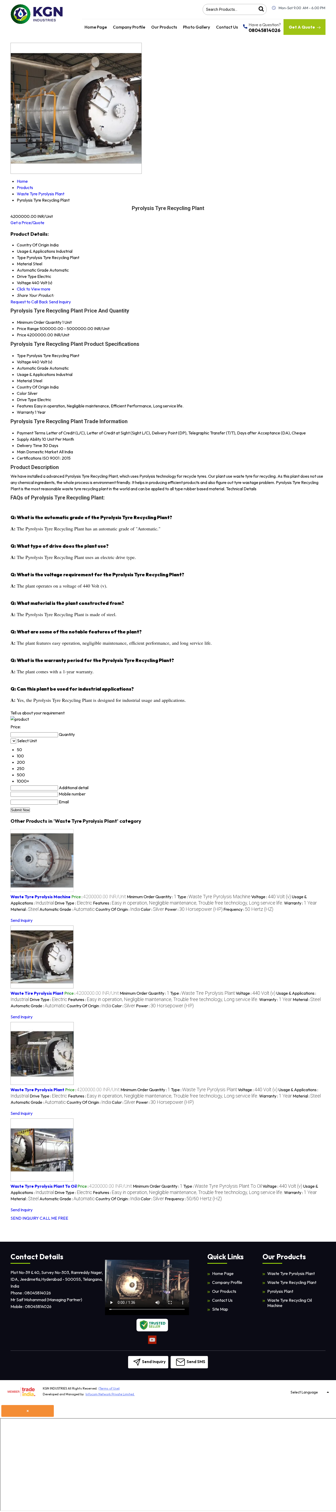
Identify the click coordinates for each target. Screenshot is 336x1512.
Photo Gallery (196, 27)
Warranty (25, 412)
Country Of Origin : (118, 909)
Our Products (164, 27)
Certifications (29, 458)
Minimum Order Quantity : (151, 896)
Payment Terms (31, 432)
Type (21, 355)
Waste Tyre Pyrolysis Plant (37, 1089)
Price (21, 334)
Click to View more (33, 289)
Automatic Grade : (67, 909)
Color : (152, 909)
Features (25, 405)
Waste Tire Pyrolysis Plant (37, 993)
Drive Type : (73, 903)
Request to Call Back (29, 301)
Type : (213, 896)
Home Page (96, 27)
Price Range (28, 328)
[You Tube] (152, 1343)
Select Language (304, 1392)
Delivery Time (29, 445)
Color (22, 393)
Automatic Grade (33, 368)
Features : (188, 903)
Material (24, 380)
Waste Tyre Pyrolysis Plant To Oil (43, 1186)
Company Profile (129, 27)
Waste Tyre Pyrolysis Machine (40, 896)
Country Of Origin (33, 387)
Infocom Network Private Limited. (110, 1394)
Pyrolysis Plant (280, 1291)
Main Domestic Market (37, 451)
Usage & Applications (36, 374)
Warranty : (300, 903)
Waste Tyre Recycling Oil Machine (289, 1303)
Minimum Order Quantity (39, 322)
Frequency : (248, 909)
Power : (194, 909)
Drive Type (26, 399)
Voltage (24, 361)
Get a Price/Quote (27, 222)
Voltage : (271, 896)
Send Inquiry (60, 301)
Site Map (220, 1309)
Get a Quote (302, 27)
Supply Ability (29, 439)
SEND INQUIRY (24, 1218)
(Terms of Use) (109, 1388)
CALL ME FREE (54, 1218)
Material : (24, 909)
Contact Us (227, 27)
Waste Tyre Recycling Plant (291, 1282)
